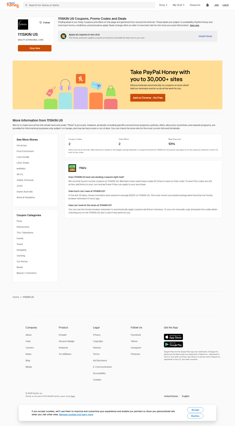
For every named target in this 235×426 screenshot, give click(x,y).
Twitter (134, 341)
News (28, 354)
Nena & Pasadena (26, 197)
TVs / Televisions (25, 232)
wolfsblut (21, 168)
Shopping (21, 249)
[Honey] (12, 5)
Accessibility (99, 373)
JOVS (20, 185)
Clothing (21, 255)
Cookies (97, 379)
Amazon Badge (66, 341)
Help (28, 341)
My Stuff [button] (177, 5)
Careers (30, 347)
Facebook (136, 334)
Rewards (195, 5)
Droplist (63, 334)
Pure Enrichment (25, 151)
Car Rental (22, 261)
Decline (195, 416)
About (29, 334)
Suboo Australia (25, 191)
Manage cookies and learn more (76, 414)
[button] (176, 396)
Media (29, 366)
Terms (96, 354)
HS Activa (22, 145)
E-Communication (102, 366)
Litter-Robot (23, 162)
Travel (20, 244)
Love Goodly (23, 157)
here (73, 396)
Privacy (97, 334)
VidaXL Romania (25, 180)
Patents (97, 347)
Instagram (136, 347)
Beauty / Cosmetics (27, 273)
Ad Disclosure (100, 360)
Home (16, 297)
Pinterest (135, 354)
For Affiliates (65, 354)
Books (20, 267)
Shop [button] (162, 5)
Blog (28, 360)
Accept (195, 410)
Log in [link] (226, 5)
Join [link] (216, 5)
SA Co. (20, 174)
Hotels (20, 238)
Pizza (19, 221)
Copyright (98, 341)
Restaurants (23, 226)
